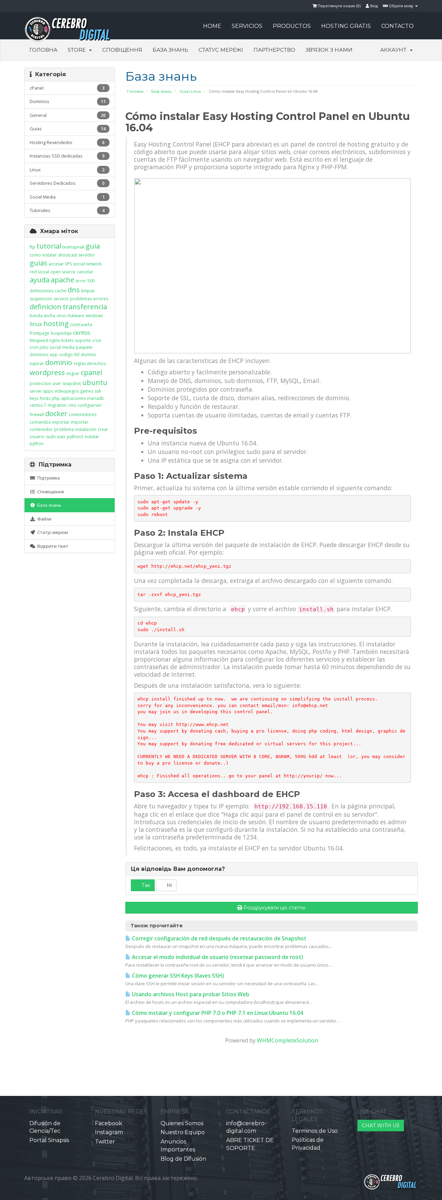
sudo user (56, 437)
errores (100, 299)
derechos (96, 363)
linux (36, 324)
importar (79, 422)
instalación (85, 429)
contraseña (81, 324)
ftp (32, 247)
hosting (56, 323)
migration (57, 405)
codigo (66, 354)
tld (76, 354)
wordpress (47, 372)
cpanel (91, 372)
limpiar (88, 291)
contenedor (41, 429)
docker (56, 413)
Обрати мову (401, 5)
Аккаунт (394, 50)
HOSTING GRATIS (346, 26)
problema (64, 429)
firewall (37, 414)
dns (74, 289)
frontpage (39, 333)
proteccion (40, 383)
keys (34, 398)
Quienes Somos (182, 1123)
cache (60, 291)
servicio (61, 299)
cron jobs (39, 347)
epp (54, 354)
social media (62, 347)
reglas (80, 363)
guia (93, 246)
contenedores (82, 414)
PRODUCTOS (292, 26)
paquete (84, 347)
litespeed (39, 340)
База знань (170, 50)
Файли (43, 519)
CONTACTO (397, 26)
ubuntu (94, 382)
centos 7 (38, 405)
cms (72, 405)
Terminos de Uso (315, 1131)
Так (145, 885)
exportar (60, 422)
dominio (58, 362)
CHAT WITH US (381, 1125)
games (86, 391)
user (56, 383)
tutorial (49, 246)
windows (94, 316)
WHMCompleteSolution (287, 1040)
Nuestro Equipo (183, 1132)
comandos (40, 422)
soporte (83, 340)
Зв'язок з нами (329, 50)
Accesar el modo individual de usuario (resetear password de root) (217, 957)
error (81, 281)
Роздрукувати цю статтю (274, 908)
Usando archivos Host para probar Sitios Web (190, 994)
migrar (72, 373)
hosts (45, 398)
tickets (67, 340)
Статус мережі (221, 50)
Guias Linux (190, 91)
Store (78, 50)
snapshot (72, 383)
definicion (45, 306)
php (56, 398)
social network (87, 264)
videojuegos (67, 391)
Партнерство (274, 50)
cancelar (85, 272)
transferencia (85, 306)
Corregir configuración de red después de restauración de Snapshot (218, 938)
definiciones (42, 291)
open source (62, 272)
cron (96, 340)
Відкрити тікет (51, 546)
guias (38, 263)
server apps (41, 391)
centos (81, 332)
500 (91, 281)
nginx (54, 340)
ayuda (39, 279)
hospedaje (61, 333)
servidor (86, 255)
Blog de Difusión (183, 1159)
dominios (39, 354)
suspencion (41, 299)
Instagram (109, 1132)
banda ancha (42, 316)
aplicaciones (73, 398)
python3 (75, 437)
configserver (89, 405)
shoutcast (67, 255)
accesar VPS (60, 264)
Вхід (373, 5)
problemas (81, 299)
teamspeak (73, 247)
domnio (88, 354)
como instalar (43, 255)
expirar (37, 363)
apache (62, 279)
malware (75, 316)
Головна (43, 50)
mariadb (95, 398)
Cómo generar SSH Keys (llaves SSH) (177, 975)
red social (39, 272)
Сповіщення (122, 50)
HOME (212, 26)
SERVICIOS (247, 26)
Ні (168, 885)
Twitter (105, 1141)
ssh (98, 391)
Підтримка (47, 478)
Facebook (108, 1123)
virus (61, 316)
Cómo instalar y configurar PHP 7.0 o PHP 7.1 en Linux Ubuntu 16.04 (217, 1013)
